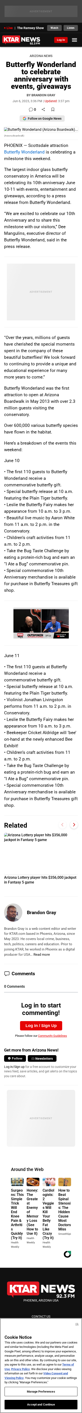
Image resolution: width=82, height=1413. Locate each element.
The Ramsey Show (30, 28)
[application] (41, 623)
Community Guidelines (52, 1035)
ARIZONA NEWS (41, 56)
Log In (61, 40)
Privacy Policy (20, 1369)
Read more (41, 955)
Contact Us (41, 1316)
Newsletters (44, 1058)
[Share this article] (43, 109)
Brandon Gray (41, 912)
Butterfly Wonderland (24, 152)
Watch (54, 28)
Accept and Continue (41, 1404)
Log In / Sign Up (41, 1025)
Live (10, 28)
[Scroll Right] (74, 825)
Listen (70, 28)
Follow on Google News (45, 118)
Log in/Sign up (14, 1067)
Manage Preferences (41, 1391)
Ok (77, 1324)
